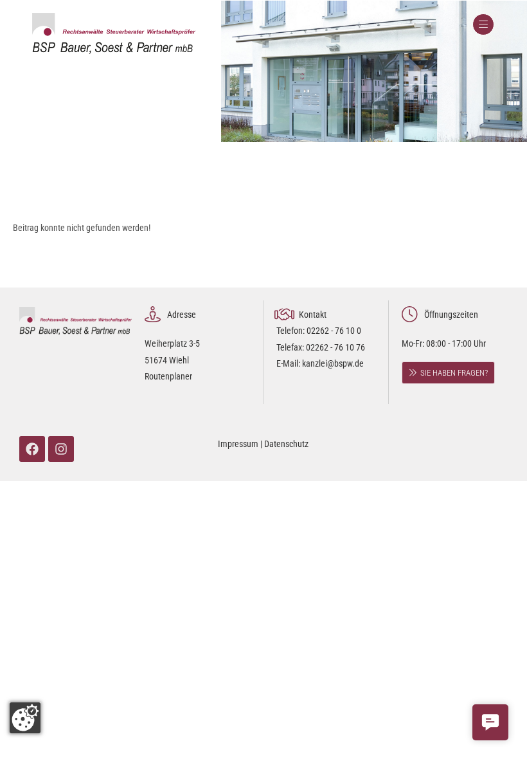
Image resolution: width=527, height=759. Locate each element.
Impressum (238, 444)
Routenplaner (168, 376)
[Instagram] (61, 449)
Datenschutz (286, 444)
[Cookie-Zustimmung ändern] (25, 717)
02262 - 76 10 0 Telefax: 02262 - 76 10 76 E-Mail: (320, 346)
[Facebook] (32, 449)
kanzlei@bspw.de (333, 363)
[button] (490, 722)
